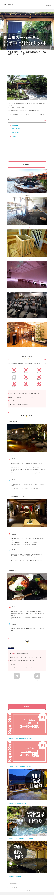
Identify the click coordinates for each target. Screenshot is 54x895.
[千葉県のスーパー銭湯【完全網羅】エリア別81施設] (27, 763)
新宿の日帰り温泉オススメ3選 (15, 876)
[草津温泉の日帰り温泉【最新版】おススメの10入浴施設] (27, 836)
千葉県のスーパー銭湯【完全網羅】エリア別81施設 (20, 766)
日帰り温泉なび (8, 4)
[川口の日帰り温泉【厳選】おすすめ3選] (27, 800)
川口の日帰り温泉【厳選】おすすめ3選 (17, 803)
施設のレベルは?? (16, 128)
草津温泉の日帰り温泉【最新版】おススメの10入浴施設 (21, 838)
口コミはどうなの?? (16, 132)
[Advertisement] (27, 65)
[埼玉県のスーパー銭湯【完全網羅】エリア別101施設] (27, 735)
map (13, 653)
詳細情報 (14, 136)
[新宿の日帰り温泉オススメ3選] (27, 873)
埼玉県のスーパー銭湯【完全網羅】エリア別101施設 (20, 738)
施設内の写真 (15, 125)
